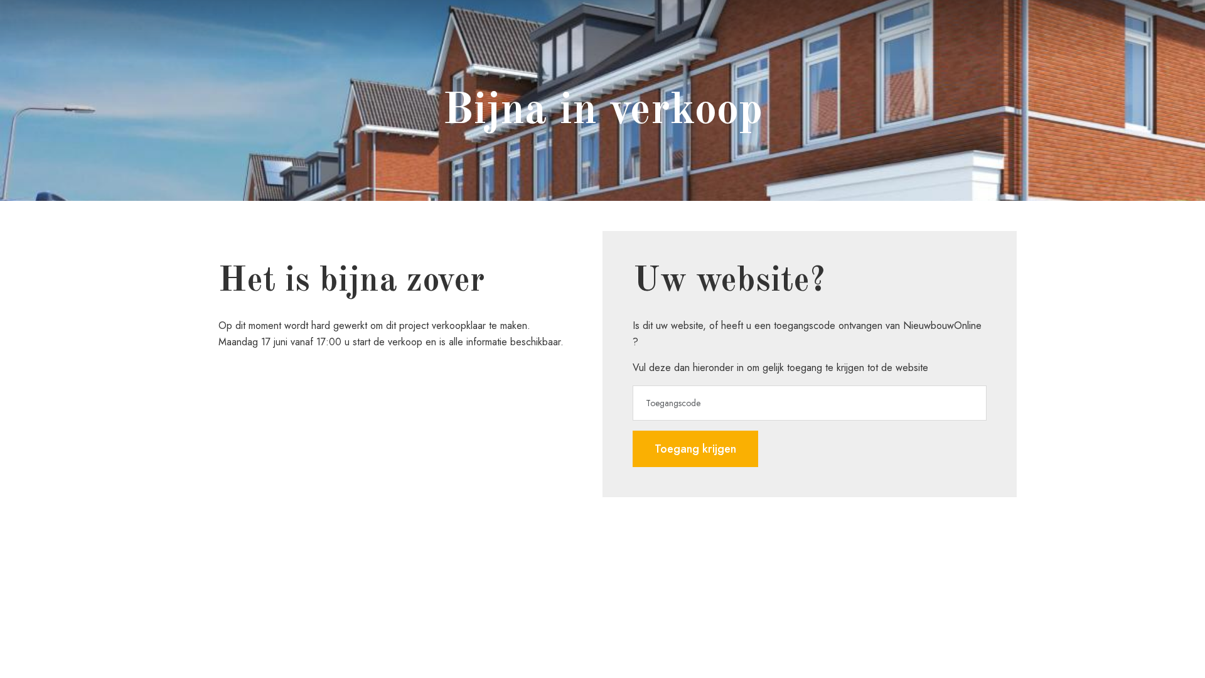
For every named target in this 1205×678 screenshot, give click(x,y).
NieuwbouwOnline (942, 325)
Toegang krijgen (695, 449)
